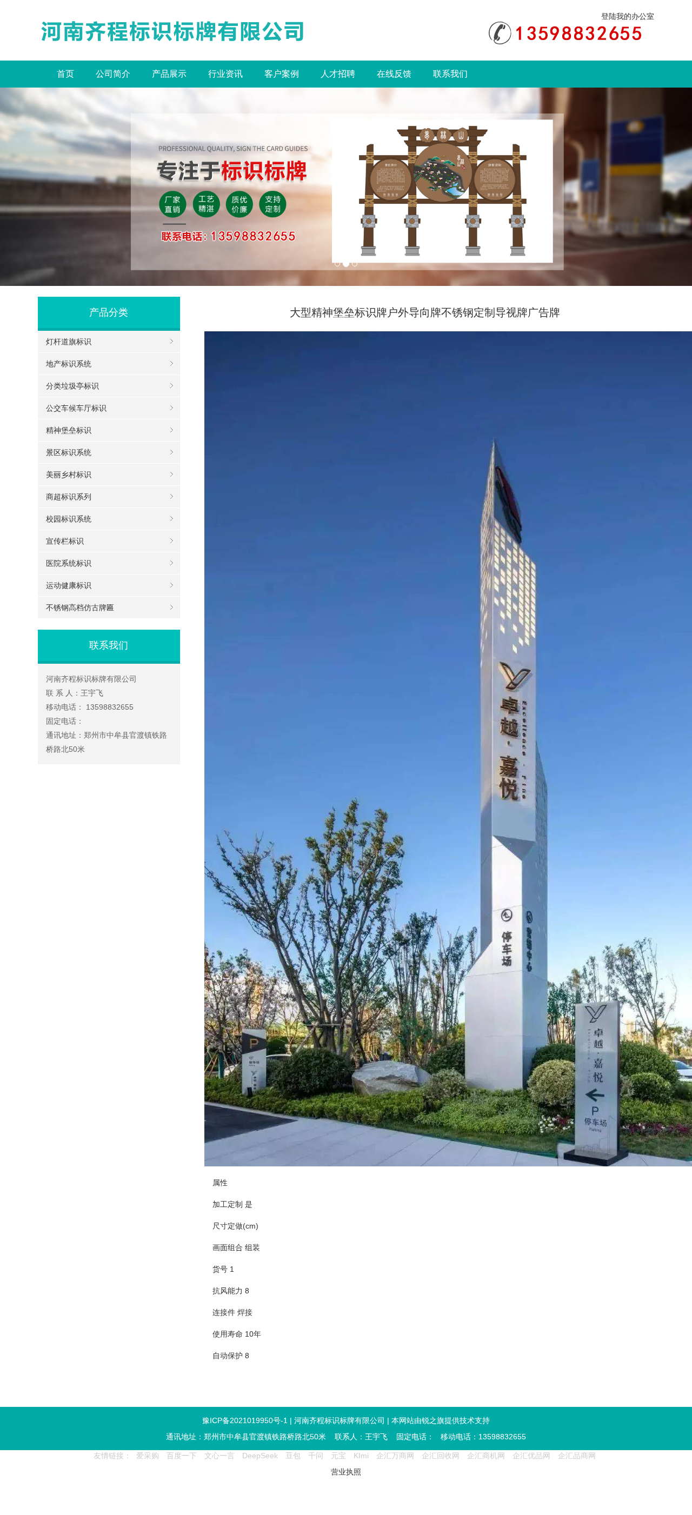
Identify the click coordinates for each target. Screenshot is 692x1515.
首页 (65, 73)
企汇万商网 (395, 1455)
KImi (361, 1455)
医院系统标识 (68, 563)
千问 (315, 1455)
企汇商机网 (486, 1455)
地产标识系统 (68, 363)
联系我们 (450, 73)
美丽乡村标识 (68, 474)
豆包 (293, 1455)
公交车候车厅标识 (76, 408)
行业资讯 (225, 73)
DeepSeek (261, 1455)
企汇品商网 (577, 1455)
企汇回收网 (441, 1455)
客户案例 (281, 73)
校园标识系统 (68, 519)
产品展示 (169, 73)
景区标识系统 (68, 452)
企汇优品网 (531, 1455)
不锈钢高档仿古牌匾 (80, 607)
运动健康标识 (68, 585)
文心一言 (219, 1455)
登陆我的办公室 (627, 16)
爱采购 (147, 1455)
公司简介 (113, 73)
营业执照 (346, 1471)
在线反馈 (394, 73)
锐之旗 (433, 1420)
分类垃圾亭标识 (72, 386)
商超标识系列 (68, 496)
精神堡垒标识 (68, 430)
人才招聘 (338, 73)
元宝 (338, 1455)
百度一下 (182, 1455)
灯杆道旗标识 (68, 341)
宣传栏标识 (65, 541)
